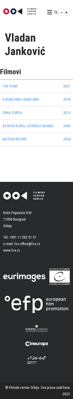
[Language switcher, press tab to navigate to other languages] (64, 12)
